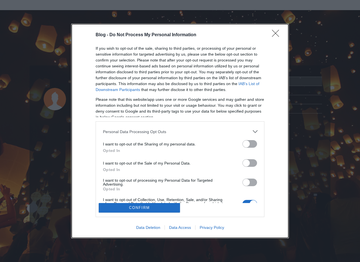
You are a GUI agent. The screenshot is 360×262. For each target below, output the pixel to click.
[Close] (277, 35)
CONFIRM (139, 208)
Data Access (180, 227)
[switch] (249, 144)
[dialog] (180, 131)
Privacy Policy (212, 227)
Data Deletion (148, 227)
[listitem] (180, 132)
